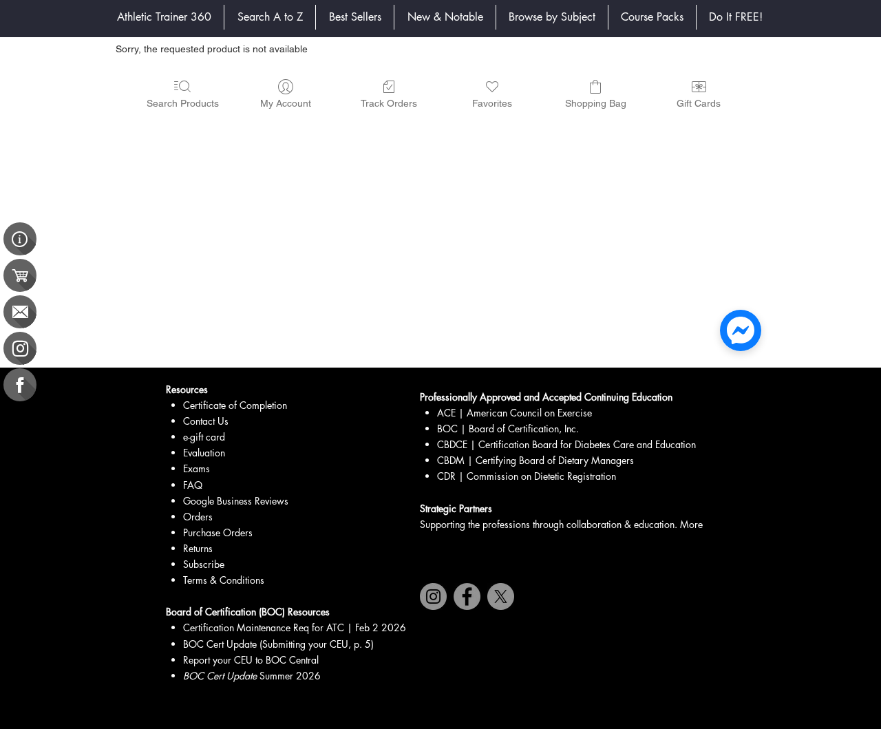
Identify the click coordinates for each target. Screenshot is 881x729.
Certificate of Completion (235, 405)
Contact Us (206, 420)
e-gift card (204, 436)
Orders (198, 516)
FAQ (192, 485)
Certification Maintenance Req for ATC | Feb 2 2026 (294, 627)
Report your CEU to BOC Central (251, 659)
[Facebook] (467, 596)
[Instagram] (433, 596)
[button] (552, 17)
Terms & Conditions (223, 580)
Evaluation (204, 452)
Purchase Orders (218, 532)
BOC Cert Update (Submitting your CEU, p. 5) (278, 644)
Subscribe (203, 564)
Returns (198, 548)
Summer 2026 (252, 675)
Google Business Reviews (235, 500)
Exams (196, 468)
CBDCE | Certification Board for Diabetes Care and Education (566, 444)
